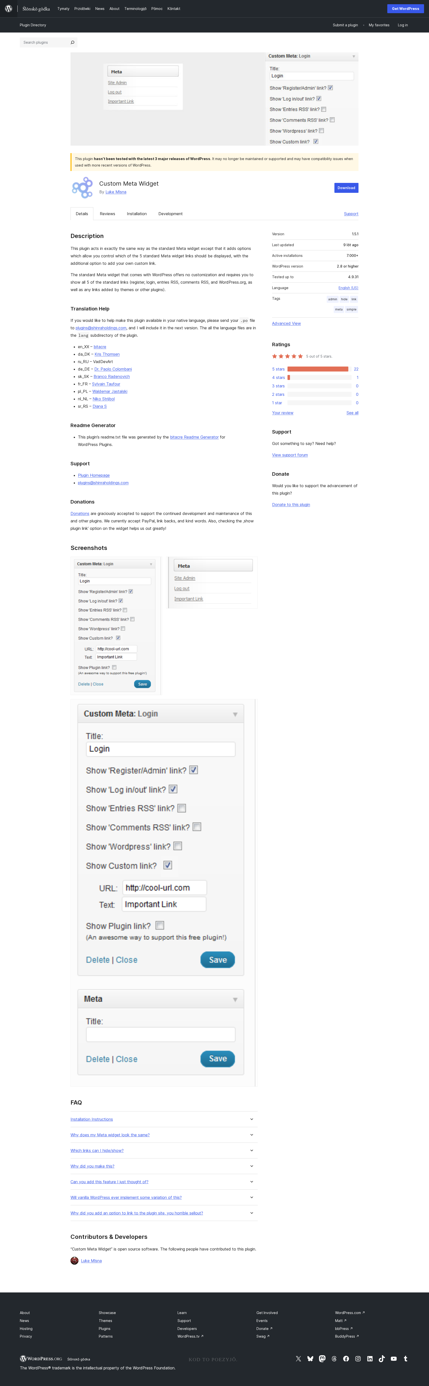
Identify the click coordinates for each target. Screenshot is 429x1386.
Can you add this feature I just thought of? (109, 1182)
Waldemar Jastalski (109, 391)
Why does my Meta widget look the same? (110, 1135)
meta (339, 309)
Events (262, 1320)
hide (344, 299)
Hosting (26, 1328)
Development (170, 213)
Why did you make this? (92, 1166)
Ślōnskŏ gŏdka (78, 1359)
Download (346, 188)
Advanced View (286, 323)
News (24, 1320)
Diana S (100, 406)
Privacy (26, 1336)
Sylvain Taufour (106, 383)
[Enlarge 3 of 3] (251, 705)
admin (332, 299)
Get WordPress (405, 8)
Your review (282, 412)
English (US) (348, 288)
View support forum (290, 454)
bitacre (100, 346)
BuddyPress (347, 1336)
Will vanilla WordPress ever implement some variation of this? (126, 1197)
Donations (80, 513)
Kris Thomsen (107, 354)
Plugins (104, 1328)
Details (82, 213)
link (354, 299)
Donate (264, 1328)
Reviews (107, 213)
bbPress (344, 1328)
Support (351, 213)
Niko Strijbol (104, 398)
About (25, 1313)
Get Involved (267, 1313)
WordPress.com (350, 1313)
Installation (137, 213)
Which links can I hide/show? (97, 1150)
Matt (341, 1320)
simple (352, 309)
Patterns (106, 1336)
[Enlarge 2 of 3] (251, 563)
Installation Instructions (92, 1119)
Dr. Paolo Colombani (113, 369)
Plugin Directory (33, 25)
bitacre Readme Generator (194, 437)
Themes (105, 1320)
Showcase (107, 1313)
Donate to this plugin (291, 504)
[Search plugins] (72, 42)
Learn (182, 1313)
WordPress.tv (191, 1336)
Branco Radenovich (112, 376)
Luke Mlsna (116, 191)
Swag (263, 1336)
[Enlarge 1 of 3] (155, 563)
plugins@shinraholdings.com (101, 327)
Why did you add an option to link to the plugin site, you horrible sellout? (137, 1213)
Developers (187, 1328)
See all (352, 412)
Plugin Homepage (94, 475)
